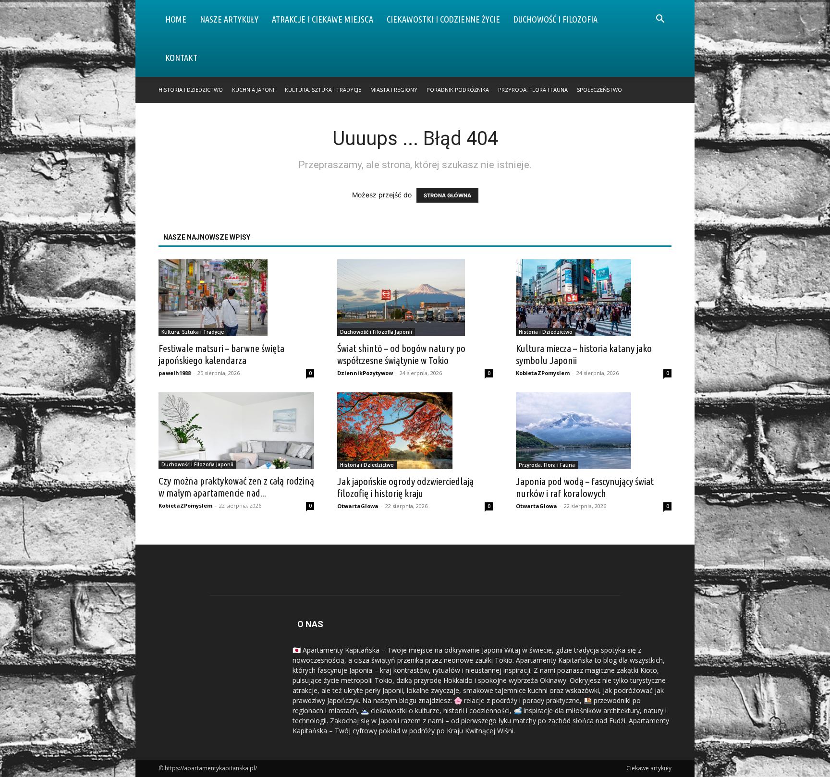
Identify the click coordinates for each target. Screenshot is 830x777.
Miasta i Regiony (393, 89)
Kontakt (181, 57)
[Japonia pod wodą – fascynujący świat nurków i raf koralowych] (593, 430)
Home (175, 19)
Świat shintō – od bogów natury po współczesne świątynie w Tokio (401, 354)
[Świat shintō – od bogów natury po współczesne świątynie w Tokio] (415, 297)
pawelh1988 (175, 372)
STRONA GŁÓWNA (447, 195)
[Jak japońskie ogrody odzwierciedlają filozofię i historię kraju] (415, 430)
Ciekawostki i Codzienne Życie (443, 19)
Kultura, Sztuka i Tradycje (323, 89)
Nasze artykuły (229, 19)
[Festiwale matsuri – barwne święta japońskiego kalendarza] (236, 297)
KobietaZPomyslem (543, 372)
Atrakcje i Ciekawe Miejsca (322, 19)
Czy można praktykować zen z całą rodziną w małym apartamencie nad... (236, 486)
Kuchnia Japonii (254, 89)
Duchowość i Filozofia (555, 19)
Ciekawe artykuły (648, 768)
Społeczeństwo (599, 89)
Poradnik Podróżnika (458, 89)
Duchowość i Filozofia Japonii (376, 331)
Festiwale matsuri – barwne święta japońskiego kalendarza (221, 354)
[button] (659, 19)
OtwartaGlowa (357, 506)
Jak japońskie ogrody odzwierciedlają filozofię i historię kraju (405, 487)
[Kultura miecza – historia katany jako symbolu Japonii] (593, 297)
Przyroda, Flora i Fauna (533, 89)
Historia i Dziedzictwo (191, 89)
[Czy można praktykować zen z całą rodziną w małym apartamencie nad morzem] (236, 430)
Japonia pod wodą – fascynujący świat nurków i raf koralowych (585, 487)
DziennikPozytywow (365, 372)
